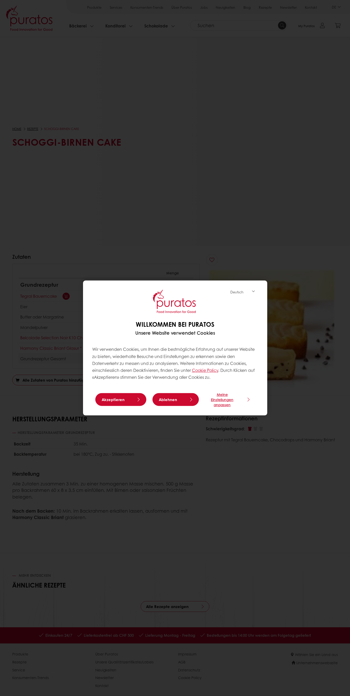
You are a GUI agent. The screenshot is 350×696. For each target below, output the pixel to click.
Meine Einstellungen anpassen (222, 399)
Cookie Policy (205, 370)
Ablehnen (168, 399)
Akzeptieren (113, 399)
